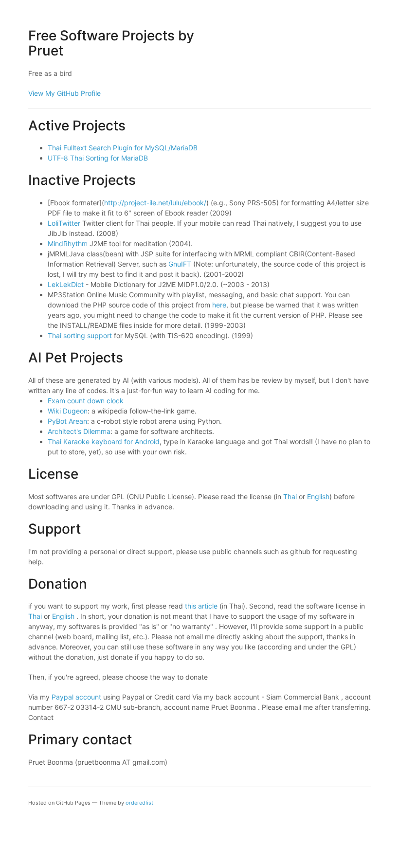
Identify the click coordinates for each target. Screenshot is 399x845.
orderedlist (139, 802)
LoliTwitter (64, 223)
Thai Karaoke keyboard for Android (104, 441)
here (219, 305)
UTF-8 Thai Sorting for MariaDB (98, 158)
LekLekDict (66, 284)
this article (201, 606)
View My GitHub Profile (64, 93)
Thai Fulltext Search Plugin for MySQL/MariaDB (123, 148)
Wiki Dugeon (68, 411)
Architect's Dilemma (79, 431)
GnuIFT (179, 264)
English (318, 496)
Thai (290, 496)
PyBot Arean (67, 421)
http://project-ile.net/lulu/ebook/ (155, 202)
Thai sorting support (80, 335)
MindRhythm (68, 243)
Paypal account (76, 697)
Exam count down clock (86, 400)
